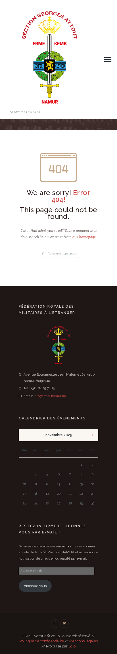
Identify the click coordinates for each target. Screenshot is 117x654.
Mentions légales (83, 641)
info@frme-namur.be (50, 396)
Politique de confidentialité (41, 641)
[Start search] (42, 254)
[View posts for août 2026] (92, 435)
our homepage (84, 237)
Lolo (72, 646)
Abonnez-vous (35, 586)
